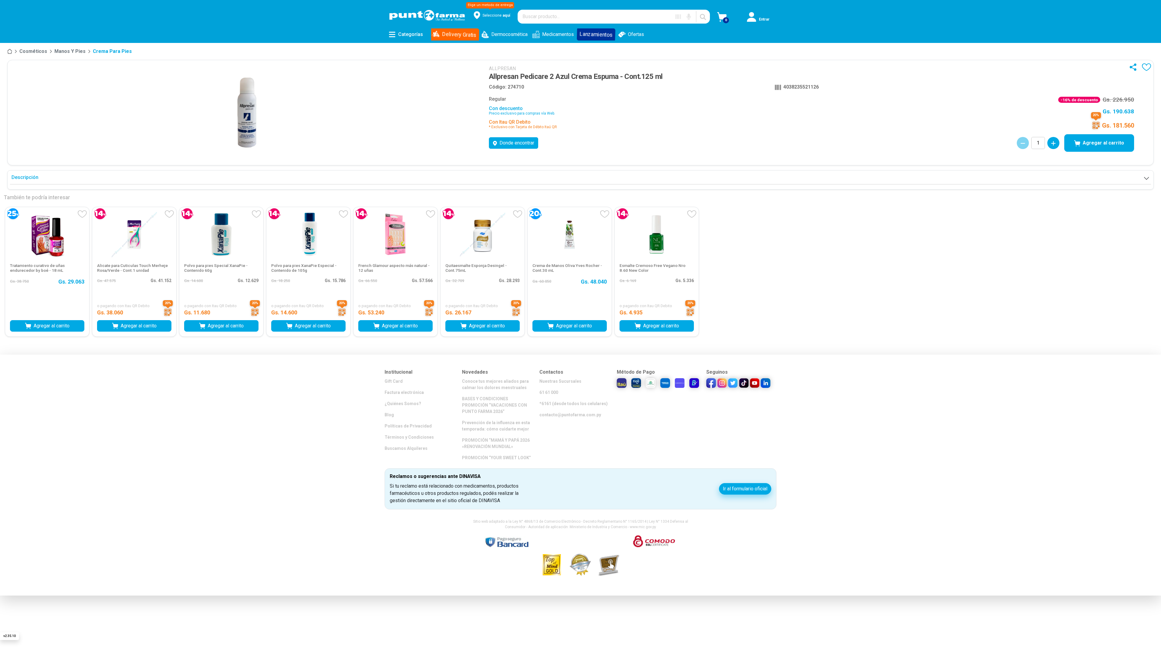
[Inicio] (9, 51)
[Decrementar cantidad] (1023, 143)
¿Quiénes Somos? (403, 403)
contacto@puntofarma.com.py (570, 414)
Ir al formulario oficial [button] (745, 489)
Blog (389, 414)
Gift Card (394, 381)
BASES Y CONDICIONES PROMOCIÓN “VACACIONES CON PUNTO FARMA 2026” (494, 405)
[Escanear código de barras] (678, 17)
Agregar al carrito (1103, 143)
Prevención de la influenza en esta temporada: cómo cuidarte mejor (496, 425)
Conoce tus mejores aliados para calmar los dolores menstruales (495, 384)
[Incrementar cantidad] (1053, 143)
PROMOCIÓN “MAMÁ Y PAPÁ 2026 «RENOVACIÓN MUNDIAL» (496, 443)
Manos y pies (70, 51)
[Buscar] (703, 16)
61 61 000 (548, 392)
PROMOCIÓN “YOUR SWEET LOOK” (496, 457)
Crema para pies (112, 51)
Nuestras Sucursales (560, 381)
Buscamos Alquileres (406, 448)
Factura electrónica (404, 392)
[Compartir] (1134, 67)
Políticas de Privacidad (408, 426)
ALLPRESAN (502, 68)
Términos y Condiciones (409, 437)
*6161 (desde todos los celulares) (573, 403)
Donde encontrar (516, 143)
